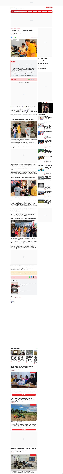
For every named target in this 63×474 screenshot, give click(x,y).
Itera (25, 110)
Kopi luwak (24, 106)
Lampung (12, 106)
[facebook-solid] (31, 79)
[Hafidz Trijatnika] (12, 302)
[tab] (13, 61)
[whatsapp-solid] (29, 79)
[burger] (51, 9)
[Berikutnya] (37, 342)
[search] (45, 7)
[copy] (36, 79)
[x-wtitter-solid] (33, 79)
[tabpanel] (24, 70)
